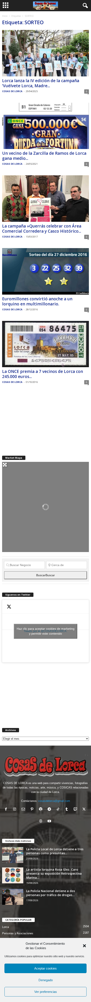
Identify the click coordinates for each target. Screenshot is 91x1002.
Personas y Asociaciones (17, 933)
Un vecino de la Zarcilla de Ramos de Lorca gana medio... (44, 155)
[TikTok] (59, 809)
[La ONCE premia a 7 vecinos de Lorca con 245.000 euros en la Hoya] (45, 344)
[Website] (41, 821)
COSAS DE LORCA (12, 91)
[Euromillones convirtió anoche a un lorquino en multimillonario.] (45, 271)
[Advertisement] (34, 420)
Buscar (45, 575)
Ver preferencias (45, 992)
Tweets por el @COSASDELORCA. (45, 631)
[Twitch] (76, 809)
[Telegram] (50, 809)
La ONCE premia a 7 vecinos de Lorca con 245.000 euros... (42, 374)
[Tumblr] (67, 809)
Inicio (4, 15)
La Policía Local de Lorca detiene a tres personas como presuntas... (54, 851)
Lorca (5, 927)
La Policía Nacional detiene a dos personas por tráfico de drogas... (50, 893)
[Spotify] (41, 809)
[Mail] (24, 809)
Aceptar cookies (45, 968)
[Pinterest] (33, 809)
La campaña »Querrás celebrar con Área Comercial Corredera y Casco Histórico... (41, 228)
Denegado (46, 980)
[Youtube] (50, 821)
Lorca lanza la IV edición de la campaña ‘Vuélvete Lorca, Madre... (40, 83)
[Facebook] (7, 809)
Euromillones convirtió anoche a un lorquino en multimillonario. (37, 301)
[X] (84, 809)
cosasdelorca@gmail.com (54, 800)
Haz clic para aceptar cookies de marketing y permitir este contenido (45, 631)
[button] (84, 946)
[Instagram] (15, 809)
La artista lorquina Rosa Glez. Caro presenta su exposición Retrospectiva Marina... (54, 873)
